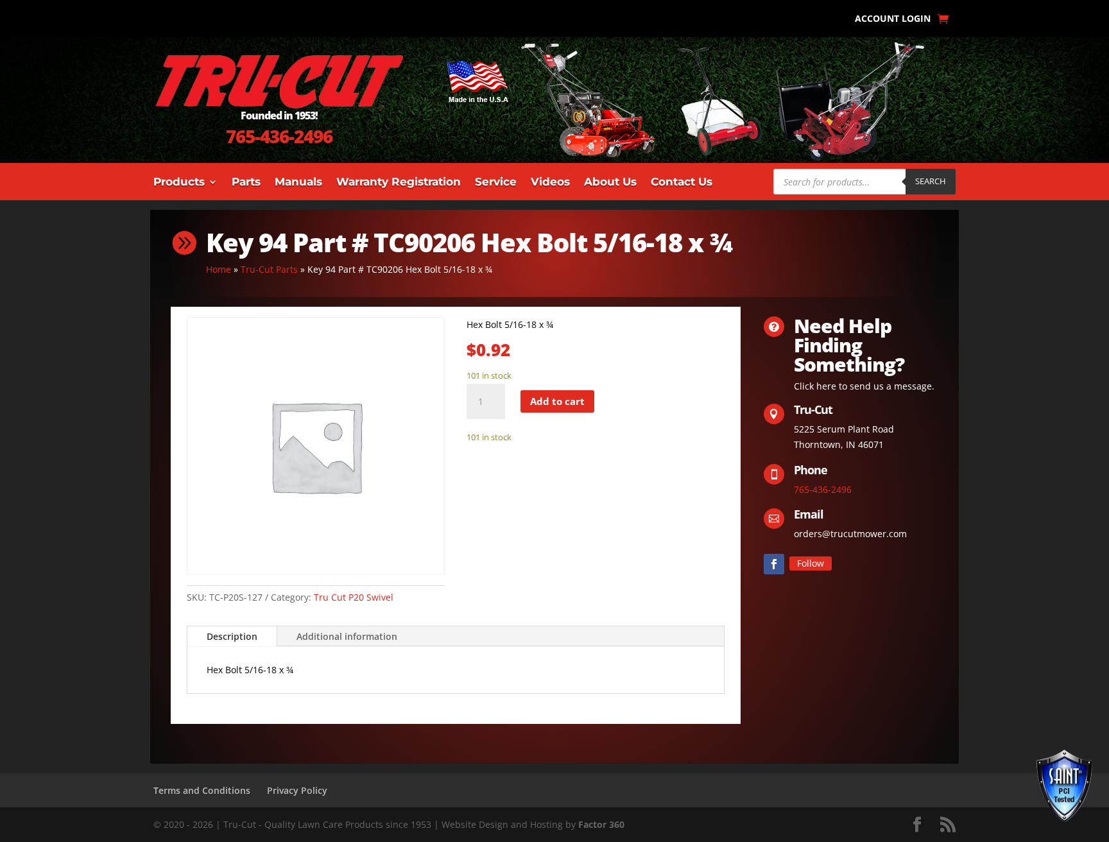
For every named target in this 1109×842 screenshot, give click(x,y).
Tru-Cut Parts (269, 269)
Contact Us (681, 182)
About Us (610, 182)
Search (930, 181)
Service (496, 182)
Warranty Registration (398, 182)
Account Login (893, 19)
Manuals (298, 182)
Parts (246, 182)
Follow (810, 563)
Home (218, 269)
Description (232, 636)
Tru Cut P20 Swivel (353, 597)
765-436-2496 (279, 136)
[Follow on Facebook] (774, 564)
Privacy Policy (297, 790)
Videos (550, 182)
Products (179, 182)
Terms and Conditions (201, 790)
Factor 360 (601, 824)
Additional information (347, 636)
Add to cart (557, 401)
